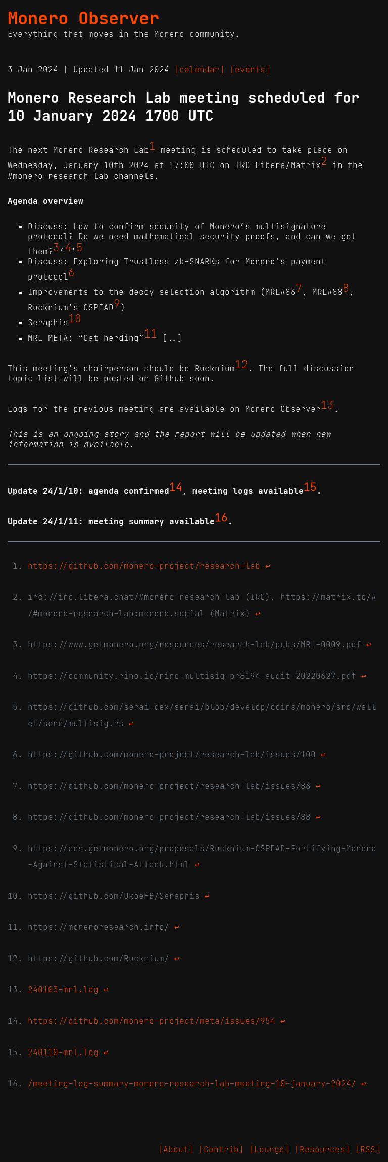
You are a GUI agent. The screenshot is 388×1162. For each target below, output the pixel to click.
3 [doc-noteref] (56, 247)
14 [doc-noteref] (175, 486)
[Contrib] (221, 1149)
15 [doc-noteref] (310, 486)
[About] (175, 1149)
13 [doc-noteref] (327, 405)
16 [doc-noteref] (221, 517)
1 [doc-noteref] (152, 146)
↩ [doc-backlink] (267, 566)
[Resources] (322, 1149)
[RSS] (367, 1149)
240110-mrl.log (63, 1052)
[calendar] (199, 69)
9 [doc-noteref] (117, 303)
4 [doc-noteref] (68, 247)
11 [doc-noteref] (150, 334)
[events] (250, 69)
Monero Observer (83, 18)
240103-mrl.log (63, 989)
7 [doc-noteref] (299, 288)
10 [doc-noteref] (74, 318)
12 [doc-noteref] (241, 364)
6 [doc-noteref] (71, 273)
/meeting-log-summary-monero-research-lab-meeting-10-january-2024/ (192, 1083)
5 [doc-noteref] (79, 247)
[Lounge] (269, 1149)
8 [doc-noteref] (346, 288)
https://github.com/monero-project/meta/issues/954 (151, 1021)
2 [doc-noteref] (324, 161)
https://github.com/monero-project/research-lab (144, 566)
